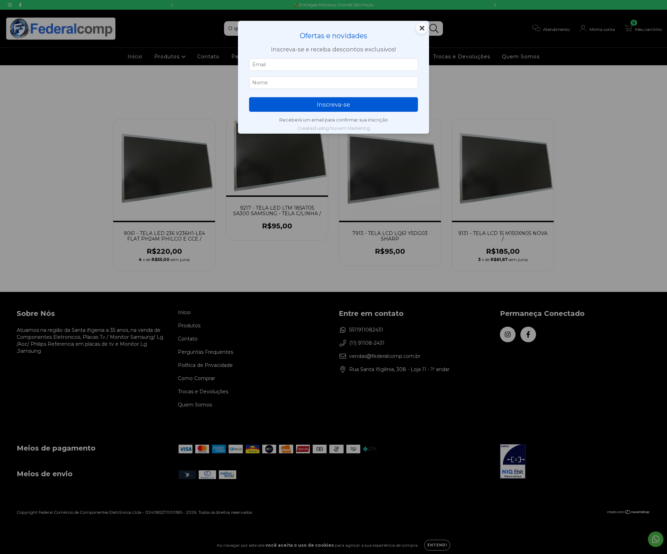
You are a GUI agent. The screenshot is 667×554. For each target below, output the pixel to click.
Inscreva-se (333, 104)
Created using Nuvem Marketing (333, 128)
